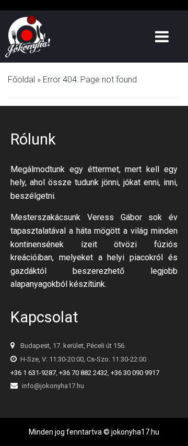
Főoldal (21, 80)
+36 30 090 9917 (135, 373)
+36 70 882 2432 (83, 373)
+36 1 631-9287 (33, 373)
